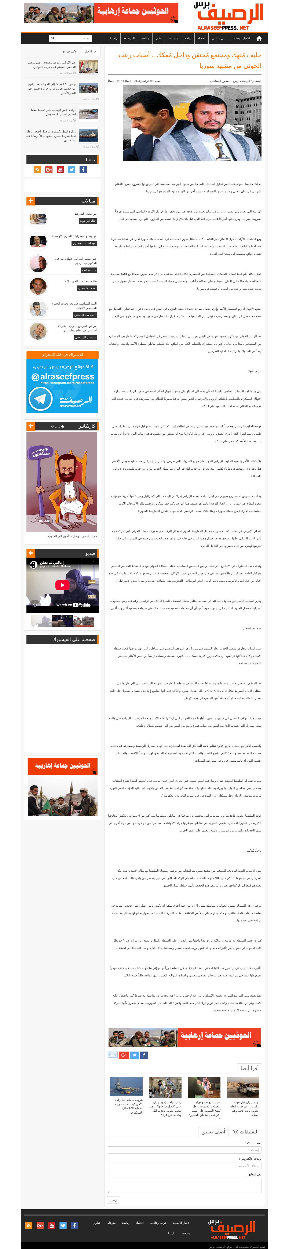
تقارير (159, 38)
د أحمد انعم (89, 270)
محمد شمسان (87, 288)
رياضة (187, 38)
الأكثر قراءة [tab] (70, 51)
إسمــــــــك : (253, 1143)
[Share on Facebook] (144, 1055)
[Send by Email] (113, 1055)
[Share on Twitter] (134, 1055)
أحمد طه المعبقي (85, 315)
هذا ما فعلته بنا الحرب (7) (81, 281)
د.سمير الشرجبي (85, 337)
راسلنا (113, 38)
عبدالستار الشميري (84, 243)
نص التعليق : (253, 1174)
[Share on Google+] (124, 1055)
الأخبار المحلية (242, 38)
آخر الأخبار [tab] (90, 51)
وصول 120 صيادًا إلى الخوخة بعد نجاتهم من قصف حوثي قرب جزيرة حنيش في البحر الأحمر (52, 89)
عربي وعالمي (219, 38)
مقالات (145, 38)
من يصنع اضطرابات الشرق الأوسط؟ (74, 236)
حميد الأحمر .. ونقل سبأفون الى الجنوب (72, 536)
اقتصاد (201, 38)
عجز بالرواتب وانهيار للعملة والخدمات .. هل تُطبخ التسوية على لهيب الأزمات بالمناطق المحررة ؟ (204, 1111)
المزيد (131, 38)
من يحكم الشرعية (85, 213)
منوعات (173, 38)
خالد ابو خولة (88, 220)
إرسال (113, 1200)
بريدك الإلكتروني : (250, 1158)
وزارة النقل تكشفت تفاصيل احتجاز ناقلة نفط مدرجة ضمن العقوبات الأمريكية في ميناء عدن (51, 136)
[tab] (249, 1068)
